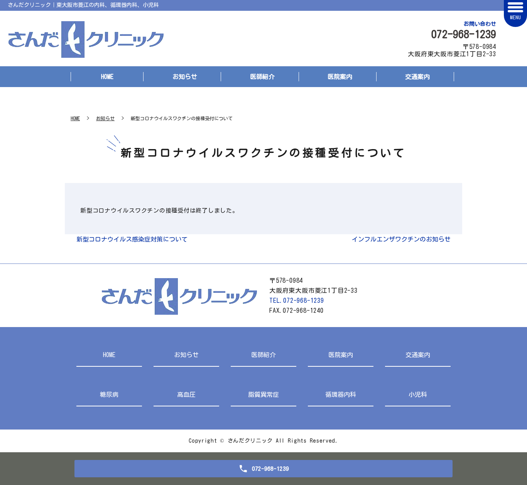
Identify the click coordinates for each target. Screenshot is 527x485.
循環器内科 (340, 394)
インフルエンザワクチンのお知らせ (401, 239)
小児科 (418, 394)
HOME (107, 77)
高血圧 (186, 394)
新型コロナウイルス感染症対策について (131, 239)
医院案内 (340, 77)
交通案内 (417, 77)
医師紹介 (262, 77)
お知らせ (184, 77)
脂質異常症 (263, 394)
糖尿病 (109, 394)
